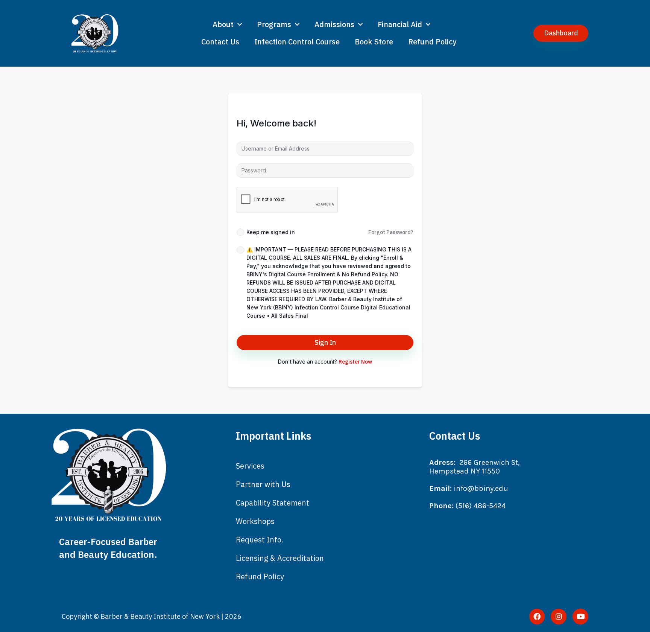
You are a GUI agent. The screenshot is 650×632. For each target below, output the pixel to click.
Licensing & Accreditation (280, 558)
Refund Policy (432, 42)
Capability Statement (272, 503)
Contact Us (220, 42)
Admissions (334, 24)
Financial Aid (400, 24)
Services (250, 466)
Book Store (374, 42)
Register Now (355, 361)
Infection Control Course (297, 42)
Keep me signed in (270, 232)
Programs (274, 24)
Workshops (255, 521)
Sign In (325, 342)
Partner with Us (263, 484)
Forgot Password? (390, 232)
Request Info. (259, 540)
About (223, 24)
